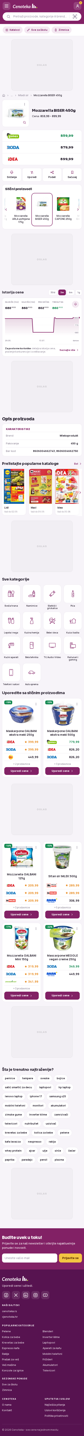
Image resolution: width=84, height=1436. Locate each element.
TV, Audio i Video (52, 657)
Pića (73, 605)
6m (70, 292)
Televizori (49, 1370)
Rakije (5, 1354)
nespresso (34, 1141)
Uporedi (31, 177)
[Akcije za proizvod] (24, 104)
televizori (11, 1123)
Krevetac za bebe (13, 1342)
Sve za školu (39, 30)
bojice (61, 1078)
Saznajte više (67, 349)
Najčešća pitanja (55, 1404)
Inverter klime (51, 1337)
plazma (59, 1159)
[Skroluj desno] (76, 209)
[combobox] (40, 16)
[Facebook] (6, 1295)
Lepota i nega (11, 632)
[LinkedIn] (26, 1295)
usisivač (51, 1123)
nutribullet (31, 1123)
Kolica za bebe (11, 1337)
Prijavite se (70, 1258)
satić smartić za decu (18, 1087)
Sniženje (12, 177)
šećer (71, 1150)
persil (43, 1159)
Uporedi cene (19, 771)
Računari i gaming (72, 658)
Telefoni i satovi (11, 684)
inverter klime (38, 1114)
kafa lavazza (13, 1141)
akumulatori (58, 1105)
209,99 (33, 885)
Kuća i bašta (72, 632)
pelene (64, 1132)
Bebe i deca (52, 632)
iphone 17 (36, 1096)
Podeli (52, 177)
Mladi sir (23, 95)
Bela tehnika (31, 657)
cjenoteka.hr (10, 1317)
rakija (52, 1141)
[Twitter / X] (16, 1295)
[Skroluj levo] (8, 209)
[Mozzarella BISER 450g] (15, 113)
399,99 (33, 742)
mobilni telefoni (15, 1105)
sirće (58, 1150)
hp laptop (65, 1087)
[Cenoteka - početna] (42, 6)
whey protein (13, 1150)
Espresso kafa (10, 1348)
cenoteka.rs (9, 1311)
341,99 (33, 981)
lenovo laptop (13, 1096)
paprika (9, 1159)
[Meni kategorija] (6, 6)
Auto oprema (31, 684)
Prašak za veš (10, 1359)
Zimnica (64, 30)
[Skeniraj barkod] (75, 16)
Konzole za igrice (13, 1370)
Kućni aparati (11, 657)
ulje (44, 1150)
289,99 (74, 885)
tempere (27, 1078)
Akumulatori (50, 1365)
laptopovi (45, 1087)
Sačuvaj (72, 177)
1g (78, 292)
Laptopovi (49, 1342)
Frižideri (47, 1359)
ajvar (32, 1150)
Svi (76, 463)
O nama (6, 1404)
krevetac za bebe (16, 1132)
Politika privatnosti (56, 1416)
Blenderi (48, 1331)
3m (62, 292)
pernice (10, 1078)
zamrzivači (61, 1114)
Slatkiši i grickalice (52, 606)
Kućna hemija (31, 632)
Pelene (6, 1331)
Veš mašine (9, 1365)
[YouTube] (45, 1295)
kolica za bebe (43, 1132)
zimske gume (13, 1114)
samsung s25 (57, 1096)
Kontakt (7, 1410)
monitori (38, 1105)
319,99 (33, 966)
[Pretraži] (8, 16)
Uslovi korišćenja (55, 1410)
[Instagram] (35, 1295)
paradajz (27, 1159)
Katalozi (15, 30)
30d (53, 292)
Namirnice (31, 605)
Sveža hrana (11, 605)
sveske (44, 1078)
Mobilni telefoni (52, 1354)
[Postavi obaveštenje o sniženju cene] (75, 304)
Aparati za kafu (52, 1348)
